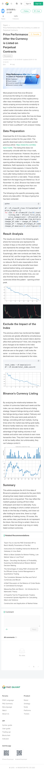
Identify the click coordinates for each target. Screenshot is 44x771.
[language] (17, 3)
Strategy (27, 704)
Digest (5, 25)
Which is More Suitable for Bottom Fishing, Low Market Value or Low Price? (21, 556)
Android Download (21, 759)
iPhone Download (7, 759)
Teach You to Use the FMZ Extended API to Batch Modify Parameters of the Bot (20, 544)
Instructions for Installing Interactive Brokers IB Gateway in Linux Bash (21, 550)
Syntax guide (7, 725)
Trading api (6, 732)
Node (26, 707)
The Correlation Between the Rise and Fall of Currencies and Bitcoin (20, 578)
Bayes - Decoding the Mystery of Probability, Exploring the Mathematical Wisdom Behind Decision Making (20, 562)
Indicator (5, 739)
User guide (6, 729)
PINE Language (8, 700)
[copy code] (38, 203)
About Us (5, 714)
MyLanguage (7, 707)
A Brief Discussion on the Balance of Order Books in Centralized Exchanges (22, 584)
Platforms (27, 710)
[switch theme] (21, 3)
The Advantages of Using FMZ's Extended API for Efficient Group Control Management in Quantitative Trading (21, 571)
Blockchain (6, 735)
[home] (7, 3)
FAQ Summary (7, 704)
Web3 (4, 710)
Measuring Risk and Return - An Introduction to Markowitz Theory (21, 590)
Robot (26, 700)
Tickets (26, 714)
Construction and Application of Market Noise (20, 603)
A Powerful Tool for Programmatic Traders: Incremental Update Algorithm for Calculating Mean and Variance (20, 597)
